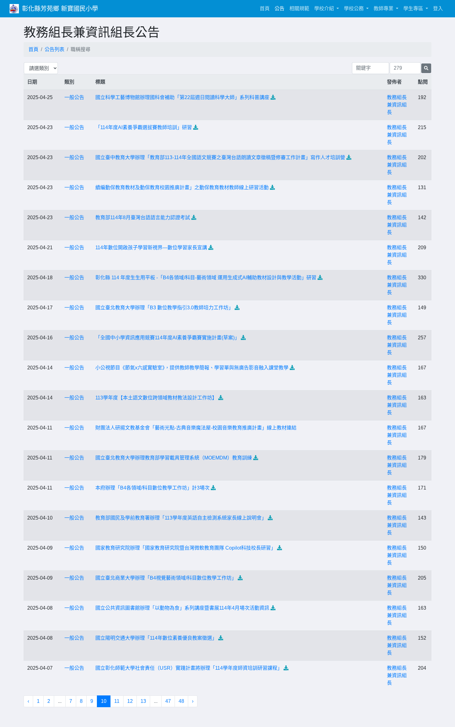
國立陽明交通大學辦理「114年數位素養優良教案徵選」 (156, 638)
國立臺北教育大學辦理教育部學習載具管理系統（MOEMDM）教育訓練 (173, 457)
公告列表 (54, 49)
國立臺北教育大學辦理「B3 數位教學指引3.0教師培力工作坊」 (164, 307)
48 (181, 701)
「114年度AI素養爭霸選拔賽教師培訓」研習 (143, 127)
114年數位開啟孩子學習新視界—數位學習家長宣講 (151, 247)
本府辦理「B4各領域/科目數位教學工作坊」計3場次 (152, 487)
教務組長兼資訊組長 (397, 105)
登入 (438, 8)
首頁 (266, 8)
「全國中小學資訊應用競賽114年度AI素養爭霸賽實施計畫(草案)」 (167, 337)
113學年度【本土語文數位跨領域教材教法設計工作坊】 (156, 397)
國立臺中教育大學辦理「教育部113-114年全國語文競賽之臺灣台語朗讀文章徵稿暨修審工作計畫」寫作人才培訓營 (220, 157)
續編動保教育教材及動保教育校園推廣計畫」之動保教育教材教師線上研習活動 (182, 187)
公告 (279, 8)
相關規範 (299, 8)
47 (168, 701)
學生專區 (413, 8)
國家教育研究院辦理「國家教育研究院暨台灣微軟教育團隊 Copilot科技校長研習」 (185, 548)
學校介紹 (324, 8)
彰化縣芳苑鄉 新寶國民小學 (60, 8)
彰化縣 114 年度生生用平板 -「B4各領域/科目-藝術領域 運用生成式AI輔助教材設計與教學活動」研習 (205, 277)
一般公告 (74, 97)
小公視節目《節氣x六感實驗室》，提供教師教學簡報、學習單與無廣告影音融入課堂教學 (191, 367)
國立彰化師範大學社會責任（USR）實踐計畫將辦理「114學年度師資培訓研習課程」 (188, 668)
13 (143, 701)
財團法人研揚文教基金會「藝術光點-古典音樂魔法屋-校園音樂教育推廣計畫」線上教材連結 (196, 427)
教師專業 (384, 8)
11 (116, 701)
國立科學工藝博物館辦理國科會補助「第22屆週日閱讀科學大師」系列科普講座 (182, 97)
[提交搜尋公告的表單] (426, 68)
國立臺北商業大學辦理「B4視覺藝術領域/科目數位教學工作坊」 (165, 578)
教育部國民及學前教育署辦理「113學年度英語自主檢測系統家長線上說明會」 (180, 517)
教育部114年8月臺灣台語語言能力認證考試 (142, 217)
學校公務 (354, 8)
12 (130, 701)
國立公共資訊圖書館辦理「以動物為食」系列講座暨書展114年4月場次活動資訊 (182, 608)
